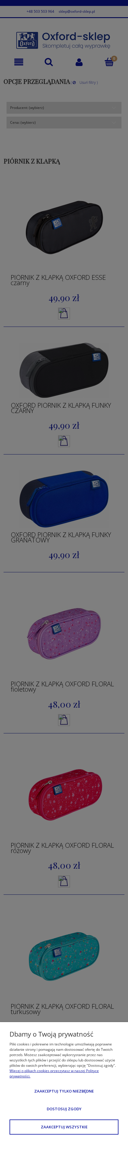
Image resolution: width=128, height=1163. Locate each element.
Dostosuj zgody (64, 1108)
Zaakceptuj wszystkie (64, 1127)
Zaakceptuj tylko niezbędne (64, 1091)
